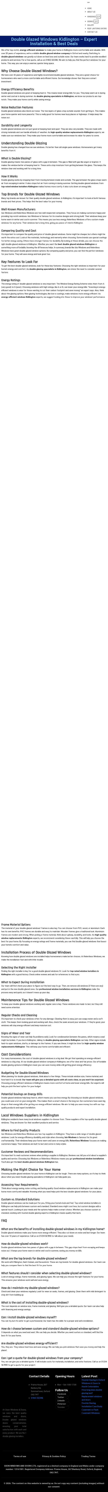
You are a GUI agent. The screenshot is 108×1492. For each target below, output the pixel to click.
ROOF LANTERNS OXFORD (97, 28)
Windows (91, 16)
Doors (90, 21)
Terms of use (19, 1456)
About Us (91, 12)
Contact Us (92, 32)
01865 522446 (37, 1398)
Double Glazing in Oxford (93, 1380)
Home (89, 8)
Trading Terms (88, 1456)
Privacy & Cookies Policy (54, 1456)
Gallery (90, 25)
